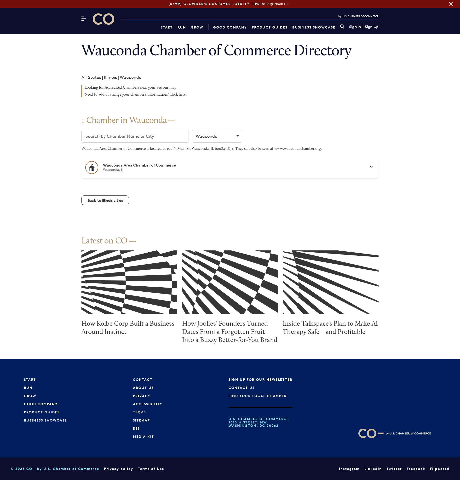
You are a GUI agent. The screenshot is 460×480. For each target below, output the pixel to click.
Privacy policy (118, 469)
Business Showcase (313, 27)
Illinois (110, 77)
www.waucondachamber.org (297, 149)
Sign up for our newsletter (261, 379)
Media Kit (143, 436)
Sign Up (372, 27)
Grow (197, 27)
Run (182, 27)
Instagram (349, 469)
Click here (178, 95)
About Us (143, 388)
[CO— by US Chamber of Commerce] (103, 19)
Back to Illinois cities (105, 200)
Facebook (416, 469)
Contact (142, 379)
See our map (166, 88)
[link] (342, 27)
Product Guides (270, 27)
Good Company (230, 27)
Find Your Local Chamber (258, 396)
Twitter (394, 469)
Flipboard (439, 469)
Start (167, 27)
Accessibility (147, 404)
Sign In (355, 27)
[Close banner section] (451, 4)
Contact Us (242, 388)
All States (91, 77)
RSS (136, 428)
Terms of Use (151, 469)
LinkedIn (373, 469)
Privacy (141, 396)
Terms (139, 412)
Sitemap (141, 420)
